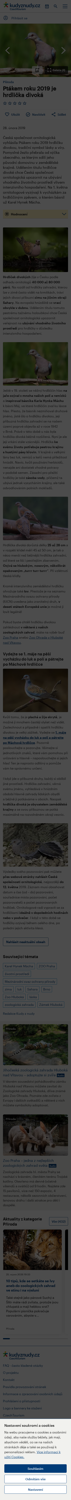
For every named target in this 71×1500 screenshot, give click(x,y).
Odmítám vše (35, 1479)
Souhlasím (35, 1468)
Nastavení (35, 1489)
